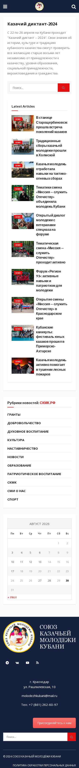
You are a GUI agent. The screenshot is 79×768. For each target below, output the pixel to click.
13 (39, 562)
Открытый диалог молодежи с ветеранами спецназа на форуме (50, 224)
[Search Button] (64, 87)
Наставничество (22, 448)
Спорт (12, 499)
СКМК (17, 119)
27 (39, 580)
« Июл (12, 597)
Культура (15, 440)
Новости (15, 457)
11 (21, 562)
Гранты (13, 414)
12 (30, 562)
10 (12, 562)
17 (12, 571)
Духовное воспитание (28, 431)
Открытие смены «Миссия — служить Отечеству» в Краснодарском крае (51, 308)
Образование (19, 465)
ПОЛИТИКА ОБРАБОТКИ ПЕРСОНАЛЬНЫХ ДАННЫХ (44, 765)
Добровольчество (24, 423)
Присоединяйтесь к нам (54, 723)
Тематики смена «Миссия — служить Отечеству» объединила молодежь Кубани (51, 196)
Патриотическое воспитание (34, 474)
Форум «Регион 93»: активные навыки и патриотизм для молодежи (49, 280)
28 (49, 580)
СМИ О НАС (16, 491)
